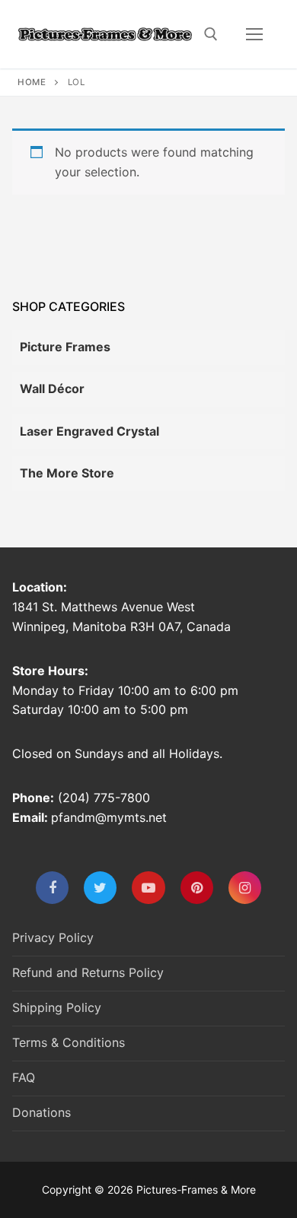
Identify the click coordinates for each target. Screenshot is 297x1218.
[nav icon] (254, 34)
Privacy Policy (53, 937)
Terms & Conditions (68, 1042)
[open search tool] (211, 34)
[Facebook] (52, 887)
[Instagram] (244, 887)
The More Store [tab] (67, 473)
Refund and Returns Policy (88, 972)
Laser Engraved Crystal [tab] (89, 431)
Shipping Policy (56, 1007)
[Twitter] (100, 887)
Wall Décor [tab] (52, 388)
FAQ (23, 1077)
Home (32, 82)
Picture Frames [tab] (65, 346)
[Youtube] (148, 887)
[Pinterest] (196, 887)
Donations (41, 1112)
